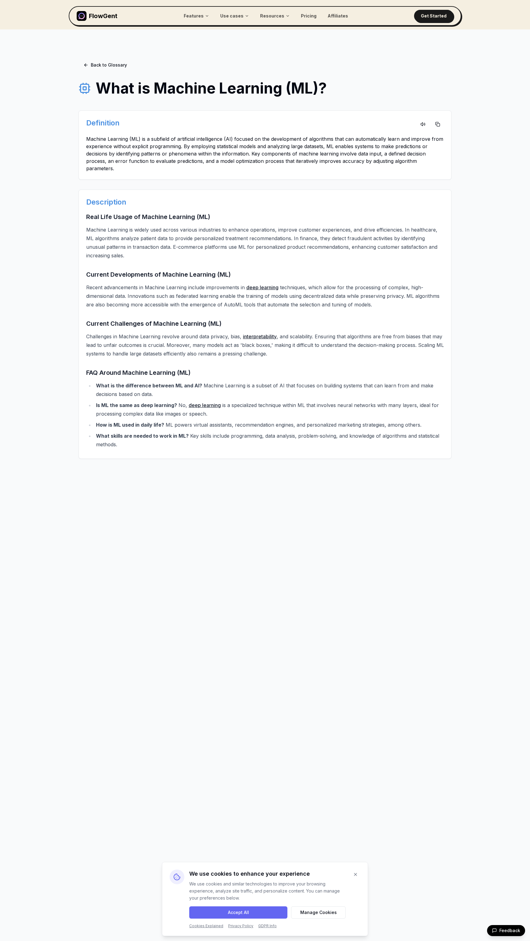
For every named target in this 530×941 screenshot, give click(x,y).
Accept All (238, 912)
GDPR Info (267, 926)
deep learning (262, 287)
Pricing (309, 15)
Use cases (232, 15)
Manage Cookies (318, 912)
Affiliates (338, 15)
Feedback (509, 930)
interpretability (260, 336)
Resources (272, 15)
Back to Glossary (109, 64)
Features (194, 15)
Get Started (434, 15)
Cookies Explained (206, 926)
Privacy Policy (240, 926)
